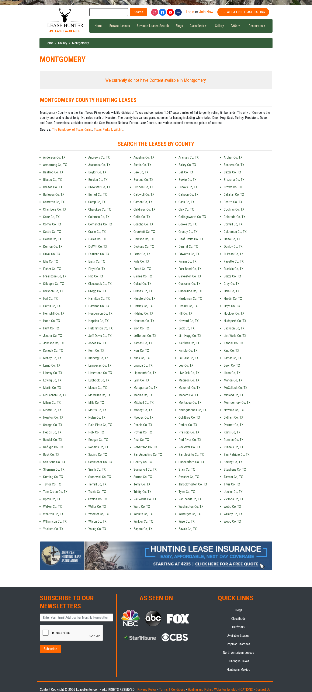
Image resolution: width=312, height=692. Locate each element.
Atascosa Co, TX (99, 165)
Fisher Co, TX (52, 269)
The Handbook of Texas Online (72, 130)
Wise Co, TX (186, 521)
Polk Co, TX (96, 432)
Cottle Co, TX (52, 232)
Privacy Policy (146, 690)
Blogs (179, 26)
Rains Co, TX (232, 432)
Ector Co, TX (142, 254)
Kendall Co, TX (233, 343)
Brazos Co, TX (52, 187)
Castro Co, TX (233, 202)
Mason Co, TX (97, 388)
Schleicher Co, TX (100, 462)
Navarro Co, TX (234, 410)
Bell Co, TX (185, 172)
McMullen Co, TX (99, 395)
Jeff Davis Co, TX (100, 336)
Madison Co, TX (188, 380)
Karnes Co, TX (143, 343)
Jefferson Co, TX (145, 336)
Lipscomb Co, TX (145, 373)
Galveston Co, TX (189, 276)
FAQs (232, 27)
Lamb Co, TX (51, 365)
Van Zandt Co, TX (190, 499)
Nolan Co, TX (96, 417)
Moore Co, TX (52, 410)
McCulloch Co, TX (235, 388)
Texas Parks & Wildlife (108, 130)
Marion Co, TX (233, 380)
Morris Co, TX (97, 410)
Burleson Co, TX (53, 195)
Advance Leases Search (153, 26)
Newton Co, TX (53, 417)
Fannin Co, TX (187, 261)
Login (190, 12)
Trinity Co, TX (142, 492)
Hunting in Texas (238, 661)
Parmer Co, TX (233, 425)
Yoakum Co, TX (53, 529)
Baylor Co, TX (97, 172)
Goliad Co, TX (142, 284)
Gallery (219, 26)
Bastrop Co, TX (53, 172)
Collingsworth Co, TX (192, 217)
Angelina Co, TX (144, 157)
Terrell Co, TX (97, 484)
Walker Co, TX (52, 507)
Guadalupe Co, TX (190, 291)
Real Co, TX (141, 440)
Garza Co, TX (232, 276)
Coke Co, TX (51, 217)
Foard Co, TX (142, 269)
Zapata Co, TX (143, 529)
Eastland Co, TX (98, 254)
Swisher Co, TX (188, 477)
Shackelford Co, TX (191, 462)
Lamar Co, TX (233, 358)
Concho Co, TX (143, 224)
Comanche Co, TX (100, 224)
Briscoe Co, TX (143, 187)
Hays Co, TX (232, 306)
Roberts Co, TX (98, 447)
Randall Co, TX (52, 440)
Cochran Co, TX (234, 209)
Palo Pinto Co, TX (100, 425)
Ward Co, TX (142, 507)
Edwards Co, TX (189, 254)
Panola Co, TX (143, 425)
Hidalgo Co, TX (143, 313)
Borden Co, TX (98, 180)
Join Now (206, 12)
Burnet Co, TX (97, 195)
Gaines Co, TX (143, 276)
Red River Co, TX (189, 440)
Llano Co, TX (232, 373)
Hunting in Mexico (238, 670)
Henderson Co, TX (100, 313)
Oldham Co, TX (233, 417)
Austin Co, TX (142, 165)
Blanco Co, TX (52, 180)
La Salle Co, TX (188, 358)
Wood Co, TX (232, 521)
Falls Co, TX (141, 261)
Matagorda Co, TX (145, 388)
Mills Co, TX (96, 403)
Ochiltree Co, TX (189, 417)
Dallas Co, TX (97, 239)
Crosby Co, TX (188, 232)
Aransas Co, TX (188, 157)
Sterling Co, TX (53, 477)
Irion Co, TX (141, 328)
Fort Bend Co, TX (189, 269)
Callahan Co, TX (234, 195)
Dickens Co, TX (144, 247)
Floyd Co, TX (96, 269)
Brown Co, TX (233, 187)
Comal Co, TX (52, 224)
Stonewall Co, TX (99, 477)
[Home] (65, 18)
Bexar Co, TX (232, 172)
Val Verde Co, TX (145, 499)
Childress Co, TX (144, 209)
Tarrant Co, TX (233, 477)
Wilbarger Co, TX (189, 514)
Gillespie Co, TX (53, 284)
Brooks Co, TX (188, 187)
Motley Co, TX (143, 410)
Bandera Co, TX (234, 165)
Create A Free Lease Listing (243, 12)
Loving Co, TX (52, 380)
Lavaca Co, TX (143, 365)
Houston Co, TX (144, 321)
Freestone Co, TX (54, 276)
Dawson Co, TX (144, 239)
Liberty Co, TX (52, 373)
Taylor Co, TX (52, 484)
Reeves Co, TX (233, 440)
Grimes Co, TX (143, 291)
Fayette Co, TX (234, 261)
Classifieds (195, 27)
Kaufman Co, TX (189, 343)
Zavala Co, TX (187, 529)
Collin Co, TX (142, 217)
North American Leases (238, 653)
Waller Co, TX (97, 507)
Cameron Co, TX (54, 202)
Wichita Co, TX (143, 514)
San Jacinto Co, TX (191, 455)
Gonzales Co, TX (189, 284)
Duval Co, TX (51, 254)
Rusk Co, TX (51, 455)
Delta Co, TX (232, 239)
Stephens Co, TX (235, 469)
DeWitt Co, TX (97, 247)
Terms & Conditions (172, 690)
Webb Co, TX (232, 507)
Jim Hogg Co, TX (189, 336)
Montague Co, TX (189, 403)
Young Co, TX (97, 529)
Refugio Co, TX (53, 447)
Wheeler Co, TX (98, 514)
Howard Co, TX (188, 321)
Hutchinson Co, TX (100, 328)
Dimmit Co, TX (188, 247)
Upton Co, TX (52, 499)
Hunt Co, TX (51, 328)
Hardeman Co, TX (190, 299)
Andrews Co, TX (99, 157)
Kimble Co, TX (187, 351)
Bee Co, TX (141, 172)
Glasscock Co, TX (100, 284)
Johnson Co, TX (53, 343)
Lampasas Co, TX (99, 365)
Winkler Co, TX (143, 521)
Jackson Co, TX (234, 328)
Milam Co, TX (52, 403)
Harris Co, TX (52, 306)
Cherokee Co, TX (99, 209)
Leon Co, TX (232, 365)
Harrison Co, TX (98, 306)
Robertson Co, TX (145, 447)
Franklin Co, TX (233, 269)
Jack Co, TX (186, 328)
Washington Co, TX (190, 507)
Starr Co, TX (186, 469)
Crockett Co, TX (144, 232)
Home (98, 26)
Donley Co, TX (233, 247)
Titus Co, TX (232, 484)
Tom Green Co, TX (55, 492)
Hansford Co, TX (144, 299)
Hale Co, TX (231, 291)
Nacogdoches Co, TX (192, 410)
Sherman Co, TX (54, 469)
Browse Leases (119, 26)
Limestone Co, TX (100, 373)
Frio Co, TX (95, 276)
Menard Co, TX (188, 395)
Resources (254, 27)
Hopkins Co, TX (98, 321)
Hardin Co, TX (233, 299)
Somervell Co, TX (145, 469)
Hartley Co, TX (143, 306)
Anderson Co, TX (54, 157)
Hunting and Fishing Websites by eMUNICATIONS (220, 690)
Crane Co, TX (97, 232)
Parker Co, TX (187, 425)
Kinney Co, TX (52, 358)
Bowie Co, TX (187, 180)
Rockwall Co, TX (189, 447)
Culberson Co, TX (235, 232)
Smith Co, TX (97, 469)
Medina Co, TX (143, 395)
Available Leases (238, 636)
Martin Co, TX (52, 388)
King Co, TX (231, 351)
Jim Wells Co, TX (235, 336)
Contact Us (263, 690)
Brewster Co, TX (99, 187)
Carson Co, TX (143, 202)
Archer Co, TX (233, 157)
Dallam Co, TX (52, 239)
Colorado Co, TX (234, 217)
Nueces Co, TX (143, 417)
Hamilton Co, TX (99, 299)
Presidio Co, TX (188, 432)
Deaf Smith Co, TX (190, 239)
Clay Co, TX (186, 209)
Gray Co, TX (231, 284)
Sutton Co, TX (143, 477)
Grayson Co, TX (53, 291)
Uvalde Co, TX (97, 499)
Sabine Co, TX (97, 455)
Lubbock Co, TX (99, 380)
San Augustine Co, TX (148, 455)
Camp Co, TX (97, 202)
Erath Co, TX (96, 261)
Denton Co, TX (52, 247)
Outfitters (238, 627)
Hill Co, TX (185, 313)
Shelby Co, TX (233, 462)
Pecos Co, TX (52, 432)
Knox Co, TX (142, 358)
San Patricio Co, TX (237, 455)
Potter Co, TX (143, 432)
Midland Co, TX (234, 395)
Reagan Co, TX (98, 440)
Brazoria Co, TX (234, 180)
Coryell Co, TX (233, 224)
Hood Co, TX (51, 321)
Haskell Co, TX (188, 306)
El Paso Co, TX (233, 254)
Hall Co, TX (50, 299)
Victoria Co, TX (234, 499)
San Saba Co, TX (54, 462)
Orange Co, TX (52, 425)
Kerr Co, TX (141, 351)
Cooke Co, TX (187, 224)
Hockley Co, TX (234, 313)
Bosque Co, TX (143, 180)
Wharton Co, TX (53, 514)
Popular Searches (238, 644)
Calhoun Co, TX (188, 195)
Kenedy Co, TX (53, 351)
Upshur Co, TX (233, 492)
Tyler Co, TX (186, 492)
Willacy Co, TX (233, 514)
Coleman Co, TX (99, 217)
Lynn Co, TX (141, 380)
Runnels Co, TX (234, 447)
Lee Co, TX (185, 365)
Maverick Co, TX (189, 388)
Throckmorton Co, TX (192, 484)
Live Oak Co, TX (189, 373)
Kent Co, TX (96, 351)
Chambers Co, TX (54, 209)
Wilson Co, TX (97, 521)
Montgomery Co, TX (237, 403)
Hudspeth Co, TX (235, 321)
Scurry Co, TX (143, 462)
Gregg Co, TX (97, 291)
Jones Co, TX (97, 343)
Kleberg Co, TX (98, 358)
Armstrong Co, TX (55, 165)
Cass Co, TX (186, 202)
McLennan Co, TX (54, 395)
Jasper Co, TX (52, 336)
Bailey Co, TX (187, 165)
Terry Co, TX (142, 484)
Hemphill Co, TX (53, 313)
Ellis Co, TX (50, 261)
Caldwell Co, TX (144, 195)
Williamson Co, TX (55, 521)
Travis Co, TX (97, 492)
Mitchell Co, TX (144, 403)
